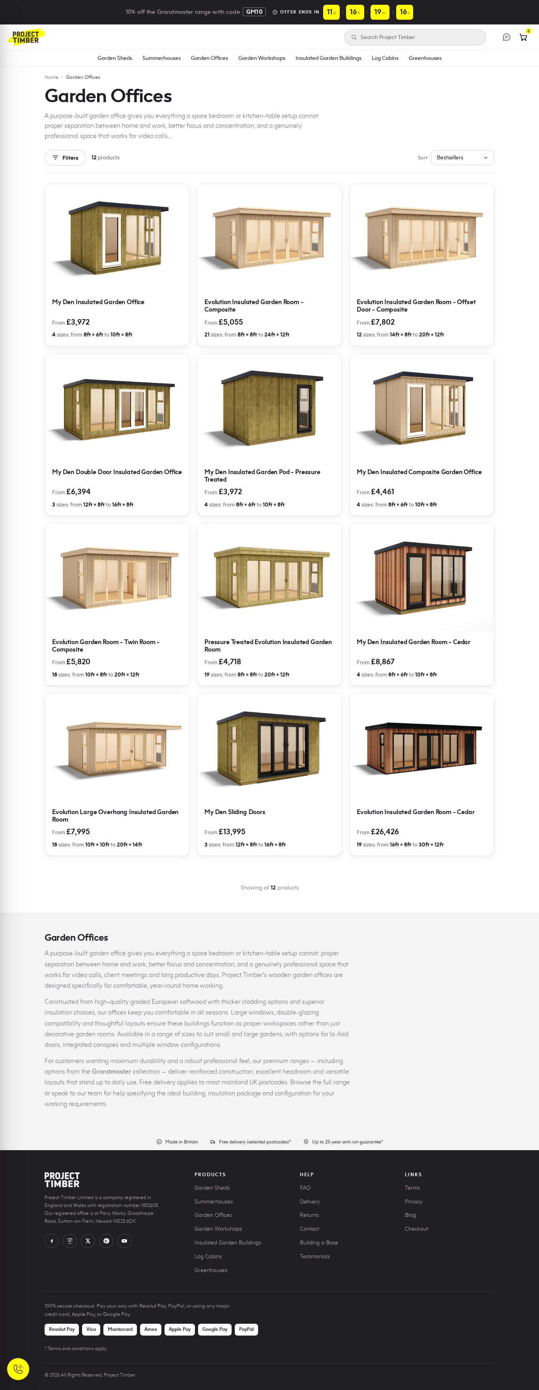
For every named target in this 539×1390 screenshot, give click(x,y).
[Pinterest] (106, 1241)
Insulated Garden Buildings (328, 58)
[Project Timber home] (26, 37)
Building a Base (319, 1242)
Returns (309, 1215)
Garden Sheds (114, 58)
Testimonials (315, 1256)
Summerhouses (161, 58)
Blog (410, 1215)
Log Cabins (385, 58)
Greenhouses (425, 58)
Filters (70, 157)
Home (51, 77)
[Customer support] (507, 37)
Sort (423, 157)
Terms (412, 1187)
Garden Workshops (261, 58)
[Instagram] (70, 1241)
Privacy (414, 1201)
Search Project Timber (388, 37)
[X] (88, 1241)
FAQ (305, 1187)
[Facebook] (52, 1241)
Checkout (416, 1229)
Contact (309, 1229)
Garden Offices (209, 58)
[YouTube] (124, 1241)
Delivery (310, 1201)
